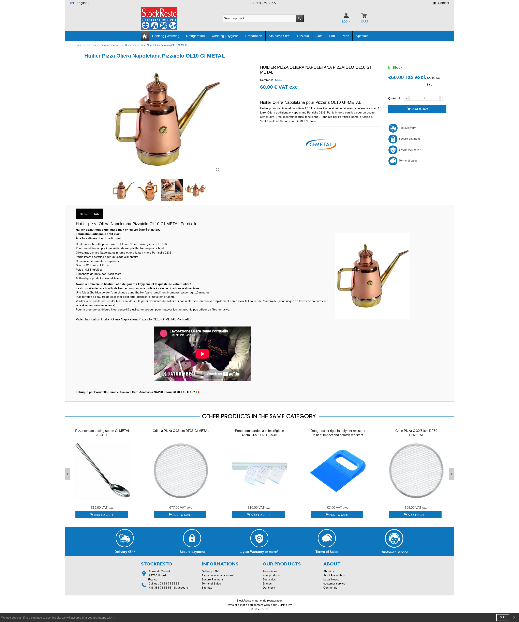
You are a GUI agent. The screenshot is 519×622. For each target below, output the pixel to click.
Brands (267, 583)
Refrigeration (195, 36)
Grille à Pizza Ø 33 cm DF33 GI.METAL (181, 431)
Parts (345, 36)
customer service (334, 583)
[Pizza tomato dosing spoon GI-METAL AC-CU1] (102, 470)
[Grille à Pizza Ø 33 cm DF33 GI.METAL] (181, 470)
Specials (362, 36)
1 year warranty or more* (218, 575)
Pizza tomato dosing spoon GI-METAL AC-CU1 (102, 433)
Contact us (330, 587)
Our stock (269, 587)
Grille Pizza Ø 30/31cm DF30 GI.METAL (416, 433)
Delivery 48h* (210, 571)
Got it (503, 617)
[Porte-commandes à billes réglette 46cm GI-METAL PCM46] (259, 470)
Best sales (269, 579)
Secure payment (409, 138)
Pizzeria (303, 36)
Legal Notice (331, 579)
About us (329, 571)
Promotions (270, 571)
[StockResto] (163, 18)
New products (271, 575)
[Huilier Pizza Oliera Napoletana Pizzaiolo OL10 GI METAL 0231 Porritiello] (217, 170)
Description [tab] (89, 213)
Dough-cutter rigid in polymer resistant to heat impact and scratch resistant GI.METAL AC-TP (338, 435)
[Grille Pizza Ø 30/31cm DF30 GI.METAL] (416, 470)
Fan (332, 36)
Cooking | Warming (165, 36)
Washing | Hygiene (225, 36)
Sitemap (207, 587)
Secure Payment (212, 579)
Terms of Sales (211, 583)
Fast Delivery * (407, 127)
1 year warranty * (409, 149)
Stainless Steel (280, 36)
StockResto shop (334, 575)
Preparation (253, 36)
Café (319, 36)
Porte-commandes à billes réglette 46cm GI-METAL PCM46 (259, 433)
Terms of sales (407, 160)
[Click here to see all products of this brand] (321, 144)
